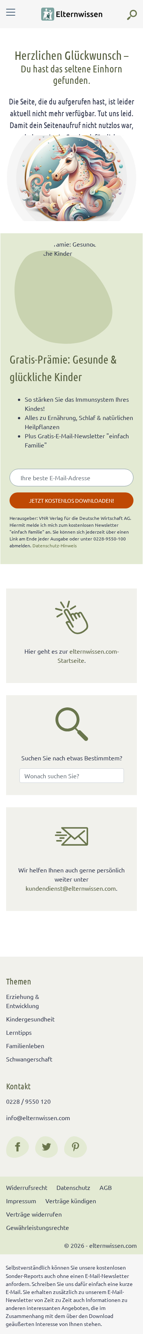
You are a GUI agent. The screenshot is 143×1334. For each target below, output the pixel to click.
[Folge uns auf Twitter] (46, 1146)
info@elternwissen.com (38, 1117)
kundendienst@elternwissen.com (71, 888)
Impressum (21, 1200)
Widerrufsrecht (26, 1187)
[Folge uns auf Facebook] (17, 1146)
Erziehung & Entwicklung (22, 1000)
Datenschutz (73, 1187)
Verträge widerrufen (34, 1214)
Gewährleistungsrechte (37, 1227)
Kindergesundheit (30, 1019)
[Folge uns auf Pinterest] (75, 1146)
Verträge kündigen (70, 1200)
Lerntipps (19, 1032)
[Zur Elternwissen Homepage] (71, 14)
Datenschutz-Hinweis (54, 545)
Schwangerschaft (29, 1059)
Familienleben (25, 1045)
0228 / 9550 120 (28, 1101)
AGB (106, 1187)
